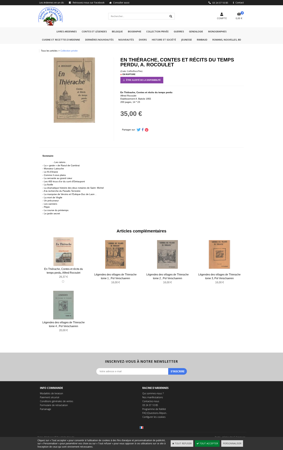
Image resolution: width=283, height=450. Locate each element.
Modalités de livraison (51, 393)
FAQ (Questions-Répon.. (154, 413)
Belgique (117, 31)
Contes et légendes (94, 31)
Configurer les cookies (154, 416)
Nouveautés (126, 39)
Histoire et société (164, 39)
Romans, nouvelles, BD (226, 39)
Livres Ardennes (67, 31)
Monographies (217, 31)
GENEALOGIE (196, 31)
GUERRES (179, 31)
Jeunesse (186, 39)
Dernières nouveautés (99, 39)
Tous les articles (49, 50)
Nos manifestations (152, 397)
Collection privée (157, 31)
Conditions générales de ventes (56, 401)
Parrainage (45, 409)
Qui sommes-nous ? (153, 393)
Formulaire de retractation (54, 405)
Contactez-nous (150, 401)
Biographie (134, 31)
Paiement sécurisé (49, 397)
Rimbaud (202, 39)
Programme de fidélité (154, 409)
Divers (143, 39)
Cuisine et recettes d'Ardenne (61, 39)
